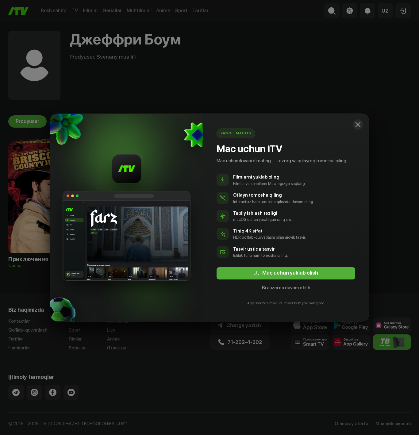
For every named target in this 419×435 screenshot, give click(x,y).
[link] (286, 273)
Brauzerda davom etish (286, 288)
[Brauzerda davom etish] (358, 124)
